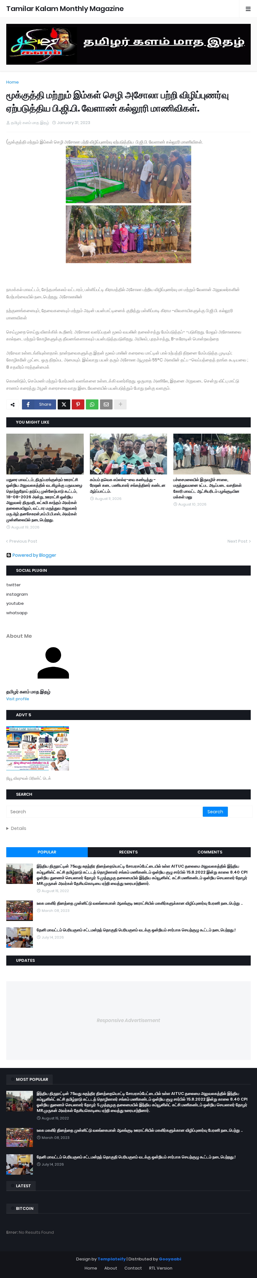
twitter (13, 585)
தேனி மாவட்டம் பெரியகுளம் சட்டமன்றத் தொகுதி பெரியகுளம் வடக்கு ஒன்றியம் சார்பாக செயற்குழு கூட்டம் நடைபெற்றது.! (136, 930)
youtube (15, 603)
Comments (209, 852)
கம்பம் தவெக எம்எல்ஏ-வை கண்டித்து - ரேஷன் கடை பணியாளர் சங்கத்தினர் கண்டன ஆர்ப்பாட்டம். (127, 485)
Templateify (111, 1259)
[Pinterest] (78, 404)
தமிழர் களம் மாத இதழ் (28, 691)
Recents (128, 852)
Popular (47, 852)
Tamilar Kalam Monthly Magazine (65, 9)
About (110, 1268)
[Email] (106, 404)
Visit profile (17, 698)
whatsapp (17, 613)
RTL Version (160, 1268)
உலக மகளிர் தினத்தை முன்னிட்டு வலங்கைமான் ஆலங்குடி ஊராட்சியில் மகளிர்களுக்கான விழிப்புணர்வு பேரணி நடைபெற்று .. (140, 903)
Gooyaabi (170, 1259)
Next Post (238, 541)
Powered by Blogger (34, 555)
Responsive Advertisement (128, 1020)
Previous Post (23, 541)
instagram (17, 594)
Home (12, 82)
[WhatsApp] (92, 404)
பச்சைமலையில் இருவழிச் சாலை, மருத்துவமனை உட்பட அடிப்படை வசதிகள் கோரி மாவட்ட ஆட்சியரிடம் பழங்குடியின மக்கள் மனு (207, 488)
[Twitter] (64, 404)
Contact (133, 1268)
